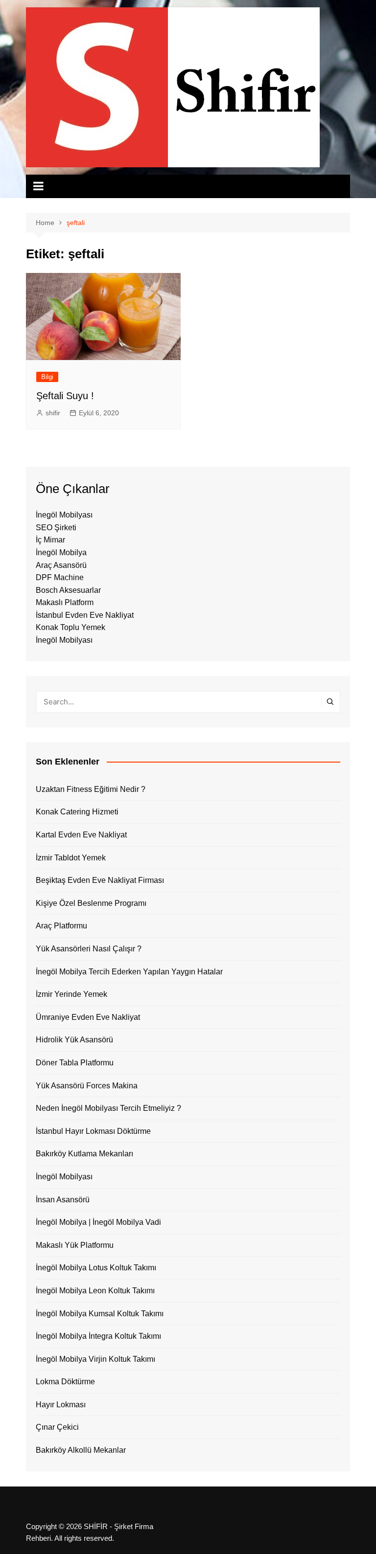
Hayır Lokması (61, 1404)
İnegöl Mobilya (61, 552)
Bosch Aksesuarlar (68, 590)
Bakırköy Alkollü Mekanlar (81, 1450)
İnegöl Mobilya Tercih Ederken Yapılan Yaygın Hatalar (129, 972)
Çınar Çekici (57, 1427)
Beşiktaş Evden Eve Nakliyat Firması (100, 880)
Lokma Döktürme (65, 1381)
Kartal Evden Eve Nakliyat (81, 835)
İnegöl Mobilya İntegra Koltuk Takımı (98, 1336)
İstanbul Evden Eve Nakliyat (85, 615)
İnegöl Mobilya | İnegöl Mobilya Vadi (98, 1222)
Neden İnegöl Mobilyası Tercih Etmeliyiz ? (108, 1108)
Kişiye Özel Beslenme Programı (91, 903)
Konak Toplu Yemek (70, 627)
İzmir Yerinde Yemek (71, 994)
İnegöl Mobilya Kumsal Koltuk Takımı (100, 1313)
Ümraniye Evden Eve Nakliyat (88, 1017)
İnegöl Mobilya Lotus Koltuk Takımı (96, 1267)
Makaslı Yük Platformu (75, 1245)
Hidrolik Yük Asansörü (74, 1040)
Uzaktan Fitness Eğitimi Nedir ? (90, 789)
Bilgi (47, 377)
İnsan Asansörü (63, 1199)
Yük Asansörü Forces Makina (87, 1085)
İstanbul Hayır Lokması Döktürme (93, 1131)
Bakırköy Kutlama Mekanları (84, 1153)
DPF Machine (60, 577)
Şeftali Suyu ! (65, 395)
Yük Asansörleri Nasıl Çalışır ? (88, 949)
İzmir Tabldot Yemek (71, 858)
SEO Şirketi (56, 527)
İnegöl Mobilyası (64, 515)
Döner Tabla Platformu (75, 1063)
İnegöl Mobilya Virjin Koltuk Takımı (95, 1359)
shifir (53, 413)
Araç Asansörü (61, 565)
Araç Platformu (61, 926)
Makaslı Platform (65, 602)
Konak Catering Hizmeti (77, 812)
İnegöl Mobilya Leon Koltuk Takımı (95, 1290)
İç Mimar (50, 540)
